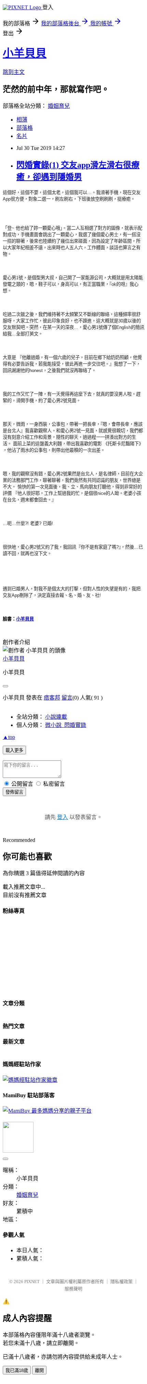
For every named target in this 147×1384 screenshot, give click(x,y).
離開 (39, 1370)
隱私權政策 (121, 1281)
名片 (21, 136)
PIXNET (32, 1281)
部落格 (24, 128)
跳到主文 (14, 72)
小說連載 (56, 717)
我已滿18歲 (16, 1370)
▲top (9, 737)
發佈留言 (14, 792)
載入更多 (14, 750)
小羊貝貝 (24, 53)
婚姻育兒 (59, 106)
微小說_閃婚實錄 (65, 725)
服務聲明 (73, 1288)
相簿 (21, 120)
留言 (67, 698)
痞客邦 (52, 698)
